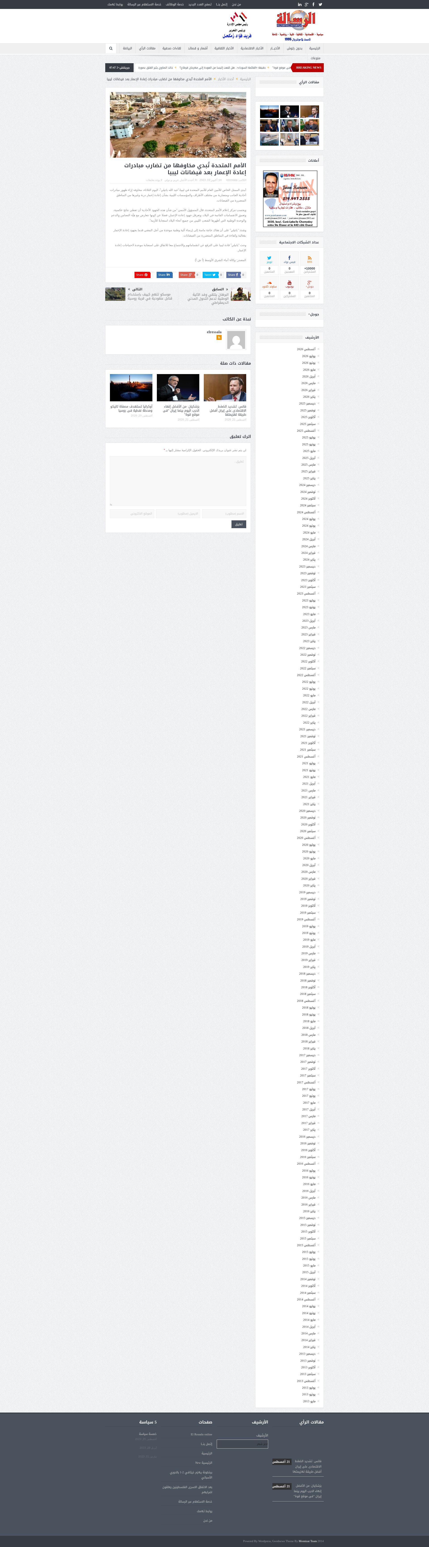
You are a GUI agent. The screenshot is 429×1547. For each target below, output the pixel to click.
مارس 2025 (308, 464)
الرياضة (127, 48)
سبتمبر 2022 (307, 668)
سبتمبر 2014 (307, 1293)
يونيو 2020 (308, 851)
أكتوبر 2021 (308, 743)
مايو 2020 (309, 858)
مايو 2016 (309, 1184)
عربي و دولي (171, 180)
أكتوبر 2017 (308, 1069)
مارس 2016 (308, 1197)
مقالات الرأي (147, 48)
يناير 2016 (309, 1211)
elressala (232, 180)
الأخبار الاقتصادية (252, 48)
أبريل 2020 (308, 865)
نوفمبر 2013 (307, 1360)
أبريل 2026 (308, 376)
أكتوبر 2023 (308, 580)
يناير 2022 (309, 722)
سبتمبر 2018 (307, 994)
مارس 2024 (308, 546)
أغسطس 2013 (306, 1381)
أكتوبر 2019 (308, 906)
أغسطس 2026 (306, 349)
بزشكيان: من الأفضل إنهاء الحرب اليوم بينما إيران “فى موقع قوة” (181, 411)
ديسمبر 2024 (307, 485)
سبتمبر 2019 (307, 912)
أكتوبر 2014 (308, 1286)
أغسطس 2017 (306, 1082)
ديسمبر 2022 (307, 648)
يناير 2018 (309, 1048)
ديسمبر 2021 (307, 729)
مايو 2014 (309, 1320)
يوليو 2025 (308, 437)
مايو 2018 (309, 1021)
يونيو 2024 (308, 525)
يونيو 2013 (308, 1394)
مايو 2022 (309, 695)
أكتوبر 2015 (308, 1231)
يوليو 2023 (308, 600)
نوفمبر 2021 (307, 736)
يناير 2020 (309, 885)
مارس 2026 (308, 383)
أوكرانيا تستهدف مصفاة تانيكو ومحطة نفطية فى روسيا (131, 409)
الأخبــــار (275, 48)
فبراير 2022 (308, 715)
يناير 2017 (309, 1130)
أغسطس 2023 (306, 593)
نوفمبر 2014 (307, 1279)
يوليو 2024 (308, 519)
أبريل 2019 (308, 946)
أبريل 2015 (308, 1272)
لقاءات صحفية (171, 48)
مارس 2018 (308, 1035)
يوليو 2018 (308, 1007)
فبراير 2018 (308, 1041)
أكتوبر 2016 (308, 1150)
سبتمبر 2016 (307, 1157)
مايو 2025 (309, 451)
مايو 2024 (309, 532)
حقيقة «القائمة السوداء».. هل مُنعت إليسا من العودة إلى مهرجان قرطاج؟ (285, 67)
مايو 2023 (309, 614)
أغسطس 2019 (306, 919)
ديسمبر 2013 (307, 1354)
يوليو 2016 (308, 1170)
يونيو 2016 (308, 1177)
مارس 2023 (308, 627)
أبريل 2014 (308, 1326)
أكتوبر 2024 (308, 498)
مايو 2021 (309, 777)
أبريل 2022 (308, 702)
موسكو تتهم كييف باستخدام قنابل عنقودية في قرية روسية (150, 296)
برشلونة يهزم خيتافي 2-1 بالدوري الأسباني (191, 1475)
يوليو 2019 (308, 926)
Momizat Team (308, 1541)
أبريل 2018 (308, 1028)
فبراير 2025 (308, 471)
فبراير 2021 (308, 797)
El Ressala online (201, 1434)
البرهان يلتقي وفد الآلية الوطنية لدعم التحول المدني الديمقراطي (208, 298)
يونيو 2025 (308, 444)
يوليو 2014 (308, 1306)
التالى (137, 289)
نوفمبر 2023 (307, 573)
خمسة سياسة (148, 1434)
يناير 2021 (309, 804)
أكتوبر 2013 (308, 1367)
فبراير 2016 (308, 1204)
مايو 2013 (309, 1401)
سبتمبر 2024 (307, 505)
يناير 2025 (309, 478)
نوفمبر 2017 (307, 1062)
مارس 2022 (308, 709)
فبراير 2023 (308, 634)
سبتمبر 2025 (307, 424)
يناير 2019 (309, 967)
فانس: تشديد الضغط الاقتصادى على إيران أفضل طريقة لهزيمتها (228, 411)
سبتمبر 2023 (307, 587)
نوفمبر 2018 (307, 980)
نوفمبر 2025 (307, 410)
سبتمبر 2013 (307, 1374)
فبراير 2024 (308, 553)
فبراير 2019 (308, 960)
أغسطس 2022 (306, 675)
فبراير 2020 (308, 878)
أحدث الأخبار (187, 180)
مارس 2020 (308, 872)
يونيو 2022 (308, 688)
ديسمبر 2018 (307, 973)
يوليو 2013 (308, 1387)
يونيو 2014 (308, 1313)
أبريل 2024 (308, 539)
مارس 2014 (308, 1333)
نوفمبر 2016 (307, 1143)
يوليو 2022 (308, 682)
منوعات (315, 58)
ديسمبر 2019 (307, 892)
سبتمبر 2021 (307, 749)
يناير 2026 (309, 397)
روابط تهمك (115, 4)
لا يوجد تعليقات (154, 180)
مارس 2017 (308, 1116)
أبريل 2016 (308, 1191)
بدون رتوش (294, 48)
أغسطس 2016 (306, 1163)
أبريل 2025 (308, 458)
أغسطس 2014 (306, 1299)
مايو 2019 (309, 939)
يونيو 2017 (308, 1096)
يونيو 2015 (308, 1259)
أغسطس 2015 (306, 1245)
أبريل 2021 (308, 783)
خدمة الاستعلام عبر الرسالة (144, 4)
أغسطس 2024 (306, 512)
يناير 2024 (309, 559)
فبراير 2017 (308, 1123)
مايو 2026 (309, 370)
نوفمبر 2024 (307, 492)
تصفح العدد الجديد (200, 4)
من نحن (236, 4)
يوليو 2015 (308, 1252)
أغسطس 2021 (306, 756)
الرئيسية (314, 48)
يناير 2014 (309, 1347)
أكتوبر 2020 (308, 824)
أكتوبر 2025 (308, 417)
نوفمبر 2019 (307, 899)
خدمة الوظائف (175, 4)
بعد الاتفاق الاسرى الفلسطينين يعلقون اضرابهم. (187, 1489)
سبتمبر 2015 (307, 1238)
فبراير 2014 (308, 1340)
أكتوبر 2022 (308, 661)
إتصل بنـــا (221, 4)
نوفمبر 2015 (307, 1225)
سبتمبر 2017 (307, 1075)
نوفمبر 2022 (307, 654)
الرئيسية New (203, 1462)
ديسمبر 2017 (307, 1055)
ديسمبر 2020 (307, 811)
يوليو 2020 (308, 845)
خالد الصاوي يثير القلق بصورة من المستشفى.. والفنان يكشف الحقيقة (194, 67)
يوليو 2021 (308, 763)
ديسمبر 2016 (307, 1136)
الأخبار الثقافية (224, 48)
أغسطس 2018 (306, 1001)
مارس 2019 (308, 953)
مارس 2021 (308, 790)
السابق (218, 289)
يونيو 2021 (308, 770)
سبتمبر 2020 (307, 831)
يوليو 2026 (308, 356)
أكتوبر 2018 (308, 987)
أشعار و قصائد (198, 48)
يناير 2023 (309, 641)
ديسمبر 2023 (307, 566)
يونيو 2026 (308, 363)
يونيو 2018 (308, 1014)
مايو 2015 (309, 1265)
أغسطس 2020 (306, 838)
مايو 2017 (309, 1102)
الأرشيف (262, 1435)
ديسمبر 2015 (307, 1218)
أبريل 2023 (308, 621)
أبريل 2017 (308, 1109)
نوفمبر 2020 (307, 817)
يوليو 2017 (308, 1089)
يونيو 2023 (308, 607)
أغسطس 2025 (306, 430)
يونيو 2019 (308, 933)
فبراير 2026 (308, 390)
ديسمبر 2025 (307, 403)
